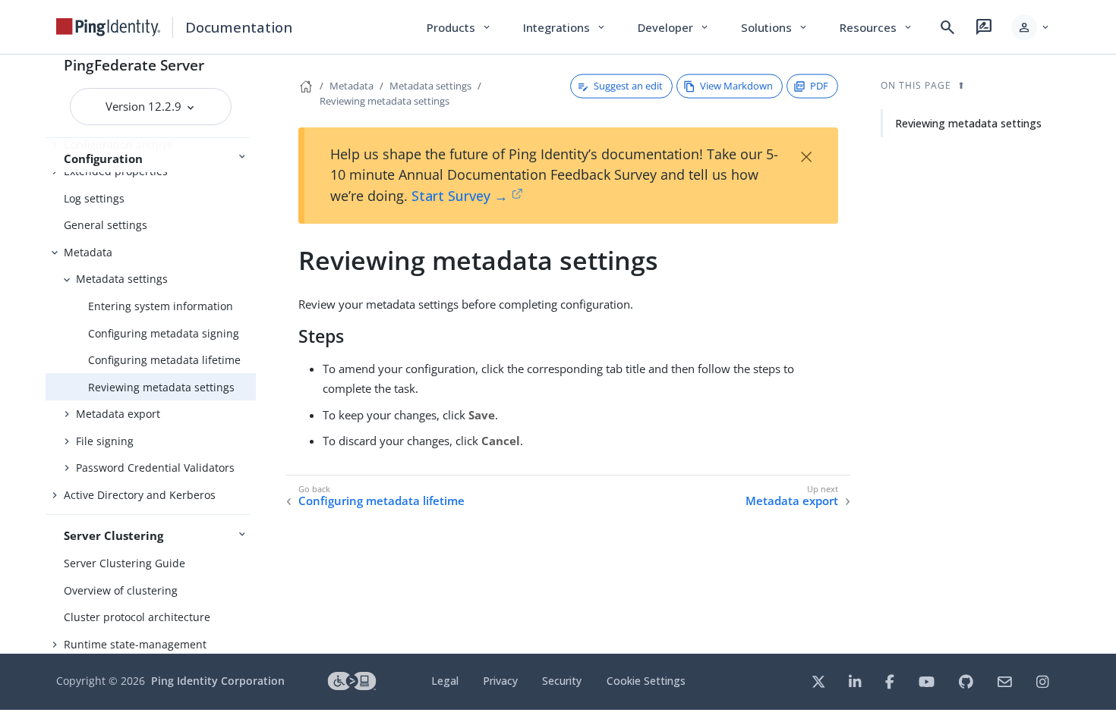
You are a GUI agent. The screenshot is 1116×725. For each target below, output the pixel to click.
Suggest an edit (628, 86)
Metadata (88, 252)
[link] (108, 27)
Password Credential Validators (155, 467)
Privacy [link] (500, 680)
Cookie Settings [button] (646, 680)
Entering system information (160, 306)
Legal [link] (445, 680)
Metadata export (118, 413)
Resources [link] (877, 27)
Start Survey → (459, 196)
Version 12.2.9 (145, 106)
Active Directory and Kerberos (140, 495)
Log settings (94, 198)
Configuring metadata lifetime (164, 360)
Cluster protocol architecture (137, 617)
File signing (105, 441)
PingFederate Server (134, 64)
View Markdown (736, 86)
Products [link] (460, 27)
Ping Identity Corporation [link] (218, 680)
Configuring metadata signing (163, 333)
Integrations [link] (565, 27)
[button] (1031, 27)
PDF (819, 86)
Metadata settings (122, 278)
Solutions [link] (775, 27)
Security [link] (562, 680)
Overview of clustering (121, 590)
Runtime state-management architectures (135, 652)
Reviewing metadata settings (161, 387)
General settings (105, 225)
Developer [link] (674, 27)
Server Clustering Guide (124, 563)
